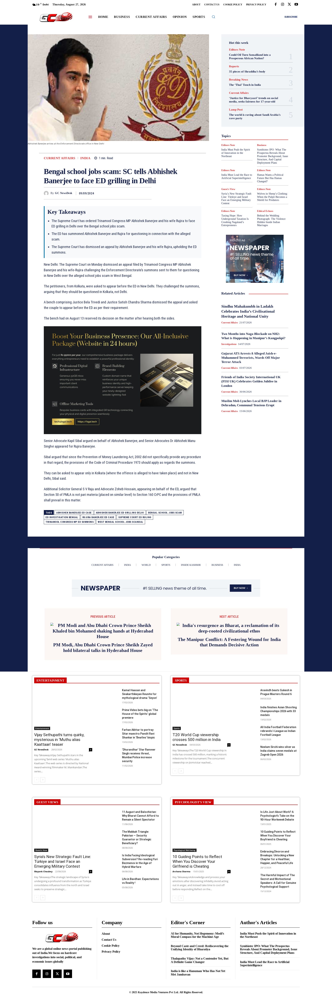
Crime (263, 107)
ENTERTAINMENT (50, 680)
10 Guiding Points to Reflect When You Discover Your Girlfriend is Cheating (197, 861)
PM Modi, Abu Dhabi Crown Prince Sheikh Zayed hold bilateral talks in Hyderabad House (103, 647)
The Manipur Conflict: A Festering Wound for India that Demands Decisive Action (229, 642)
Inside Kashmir (265, 131)
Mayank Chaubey (43, 871)
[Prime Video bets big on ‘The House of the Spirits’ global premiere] (110, 714)
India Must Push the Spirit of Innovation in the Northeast (268, 935)
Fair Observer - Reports (240, 118)
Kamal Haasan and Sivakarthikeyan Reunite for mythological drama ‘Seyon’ (139, 694)
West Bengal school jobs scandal (120, 521)
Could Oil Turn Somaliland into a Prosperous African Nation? (250, 56)
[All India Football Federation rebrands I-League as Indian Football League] (248, 731)
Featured (262, 118)
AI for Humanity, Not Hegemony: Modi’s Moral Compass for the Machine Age (197, 935)
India (85, 158)
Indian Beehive (245, 131)
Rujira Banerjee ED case (98, 517)
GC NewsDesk (63, 193)
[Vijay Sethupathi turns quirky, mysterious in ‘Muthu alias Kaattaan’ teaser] (63, 709)
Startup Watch (260, 156)
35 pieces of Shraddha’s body (247, 71)
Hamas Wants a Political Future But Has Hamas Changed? (270, 178)
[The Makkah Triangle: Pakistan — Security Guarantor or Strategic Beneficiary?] (110, 836)
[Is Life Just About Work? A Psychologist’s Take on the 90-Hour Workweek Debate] (248, 816)
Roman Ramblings (257, 145)
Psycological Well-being (261, 142)
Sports (271, 152)
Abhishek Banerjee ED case (74, 512)
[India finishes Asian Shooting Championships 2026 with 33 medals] (248, 711)
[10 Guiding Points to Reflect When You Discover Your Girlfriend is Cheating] (202, 831)
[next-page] (42, 779)
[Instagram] (282, 4)
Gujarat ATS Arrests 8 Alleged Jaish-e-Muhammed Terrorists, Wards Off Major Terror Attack (250, 358)
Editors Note (237, 49)
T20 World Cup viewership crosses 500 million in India (197, 737)
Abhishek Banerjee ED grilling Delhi (120, 512)
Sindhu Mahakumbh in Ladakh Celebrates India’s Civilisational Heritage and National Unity (248, 311)
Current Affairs (59, 158)
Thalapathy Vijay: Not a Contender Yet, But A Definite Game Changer (199, 960)
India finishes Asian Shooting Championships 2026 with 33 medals (278, 711)
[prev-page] (36, 779)
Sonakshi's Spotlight (257, 149)
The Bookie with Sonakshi (246, 159)
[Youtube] (296, 4)
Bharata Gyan (244, 104)
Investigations (235, 135)
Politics (264, 138)
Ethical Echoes (265, 211)
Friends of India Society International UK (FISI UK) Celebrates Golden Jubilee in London (251, 381)
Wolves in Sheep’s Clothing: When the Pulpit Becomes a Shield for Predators (272, 197)
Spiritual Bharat (254, 152)
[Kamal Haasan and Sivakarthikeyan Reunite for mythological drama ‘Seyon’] (110, 694)
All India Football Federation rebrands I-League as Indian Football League (278, 731)
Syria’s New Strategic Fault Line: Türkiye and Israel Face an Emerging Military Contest (236, 198)
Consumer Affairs (245, 107)
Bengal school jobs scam (165, 512)
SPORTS (181, 680)
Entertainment (259, 114)
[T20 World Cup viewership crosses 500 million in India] (202, 709)
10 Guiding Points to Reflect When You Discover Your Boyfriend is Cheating (277, 835)
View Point (271, 159)
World (252, 163)
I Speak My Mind (269, 125)
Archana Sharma (181, 871)
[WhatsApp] (147, 193)
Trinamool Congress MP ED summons (70, 521)
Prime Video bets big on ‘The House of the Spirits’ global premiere (140, 713)
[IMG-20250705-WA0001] (122, 380)
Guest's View (236, 125)
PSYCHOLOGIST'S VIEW (193, 802)
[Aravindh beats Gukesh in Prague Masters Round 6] (248, 694)
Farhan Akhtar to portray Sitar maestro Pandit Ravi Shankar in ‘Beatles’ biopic (138, 733)
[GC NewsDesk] (47, 193)
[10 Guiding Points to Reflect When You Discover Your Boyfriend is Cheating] (248, 836)
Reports (234, 66)
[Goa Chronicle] (56, 17)
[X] (289, 4)
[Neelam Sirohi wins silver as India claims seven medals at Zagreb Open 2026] (248, 751)
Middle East (271, 135)
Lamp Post (254, 135)
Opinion (251, 138)
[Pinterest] (139, 193)
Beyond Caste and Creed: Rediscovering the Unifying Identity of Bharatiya (199, 947)
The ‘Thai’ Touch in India (245, 84)
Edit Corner (239, 111)
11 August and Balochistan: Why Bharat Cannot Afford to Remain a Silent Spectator (140, 815)
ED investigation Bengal (62, 517)
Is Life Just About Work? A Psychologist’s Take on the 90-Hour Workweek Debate (277, 815)
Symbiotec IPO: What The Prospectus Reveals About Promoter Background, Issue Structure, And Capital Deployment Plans (268, 949)
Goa (233, 121)
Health (252, 125)
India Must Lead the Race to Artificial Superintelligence (236, 176)
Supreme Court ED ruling (134, 517)
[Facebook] (275, 4)
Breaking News (238, 79)
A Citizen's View (259, 100)
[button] (213, 16)
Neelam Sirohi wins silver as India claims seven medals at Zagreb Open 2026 (278, 750)
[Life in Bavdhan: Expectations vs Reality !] (110, 883)
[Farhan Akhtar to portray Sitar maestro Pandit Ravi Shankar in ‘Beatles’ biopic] (110, 734)
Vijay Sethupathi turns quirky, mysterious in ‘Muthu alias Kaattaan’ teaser (59, 739)
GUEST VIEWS (47, 802)
